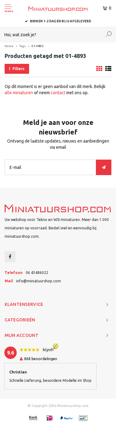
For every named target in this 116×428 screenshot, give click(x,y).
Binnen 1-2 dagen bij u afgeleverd (61, 21)
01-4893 (38, 46)
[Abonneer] (103, 167)
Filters (18, 69)
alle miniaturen (19, 92)
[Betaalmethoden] (33, 418)
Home (9, 46)
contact (58, 92)
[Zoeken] (109, 34)
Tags (22, 46)
